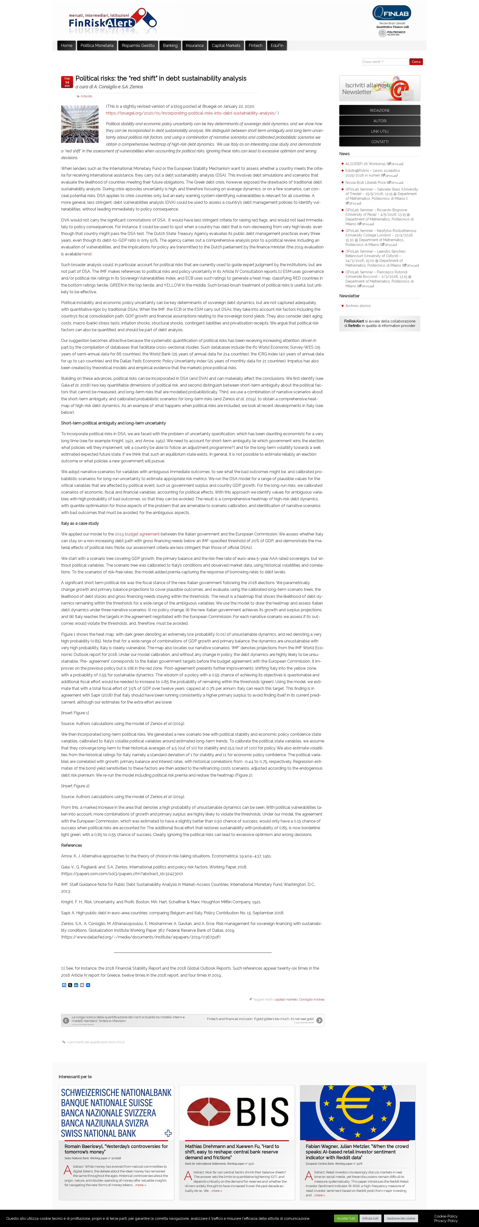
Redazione (380, 110)
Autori (379, 121)
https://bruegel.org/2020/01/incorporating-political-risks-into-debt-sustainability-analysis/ (191, 113)
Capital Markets (226, 45)
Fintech (255, 45)
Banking (170, 45)
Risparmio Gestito (138, 45)
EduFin (277, 45)
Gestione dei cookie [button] (401, 1218)
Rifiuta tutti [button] (370, 1218)
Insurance (195, 45)
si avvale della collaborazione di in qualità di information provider (380, 323)
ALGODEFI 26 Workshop (366, 164)
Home (66, 45)
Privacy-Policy (446, 1221)
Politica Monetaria (97, 45)
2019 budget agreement (137, 534)
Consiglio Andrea (311, 999)
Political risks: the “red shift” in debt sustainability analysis (161, 82)
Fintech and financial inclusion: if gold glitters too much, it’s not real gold (260, 1020)
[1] (280, 271)
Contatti (379, 142)
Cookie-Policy (446, 1216)
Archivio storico (358, 306)
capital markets (286, 999)
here (86, 254)
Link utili (379, 131)
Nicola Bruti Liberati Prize (366, 183)
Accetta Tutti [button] (346, 1218)
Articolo (86, 96)
